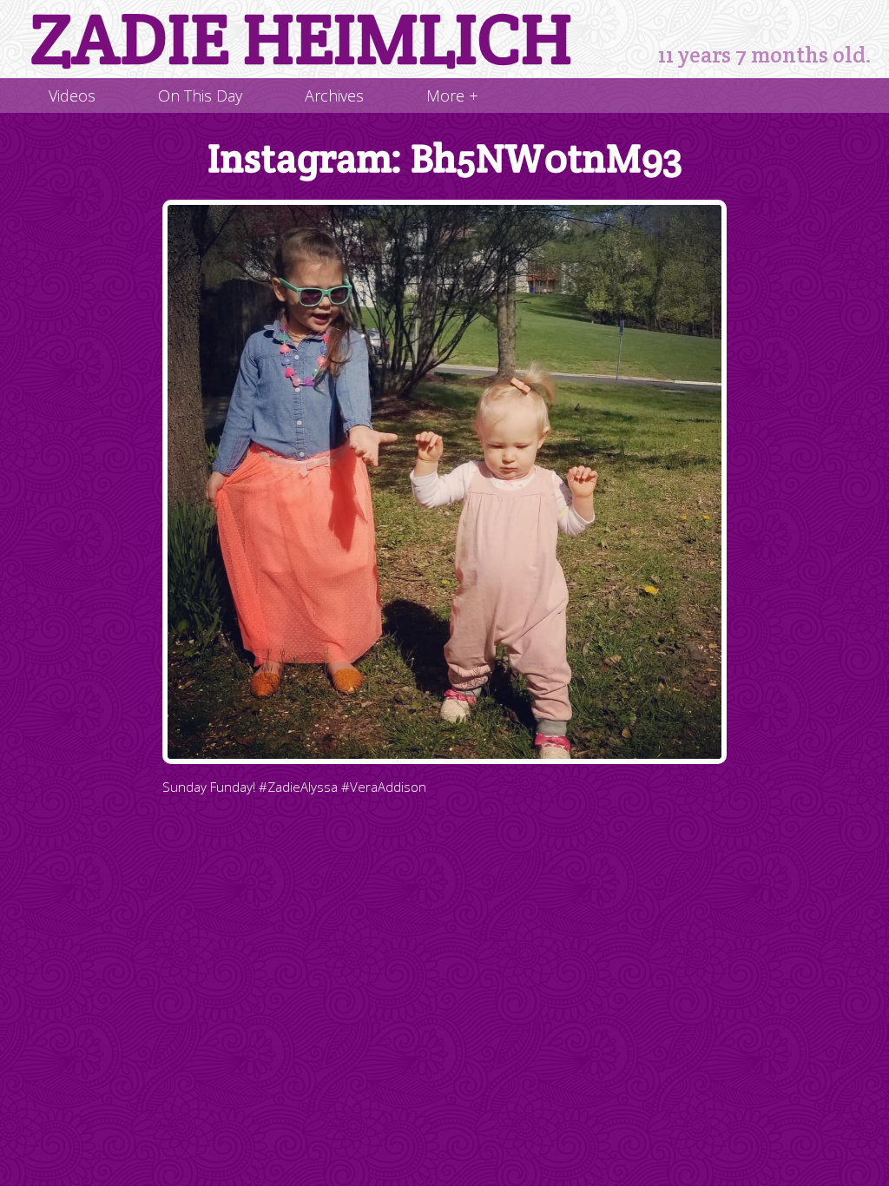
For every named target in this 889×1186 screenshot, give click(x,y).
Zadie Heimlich (301, 39)
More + (452, 95)
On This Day (200, 95)
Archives (334, 95)
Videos (72, 95)
